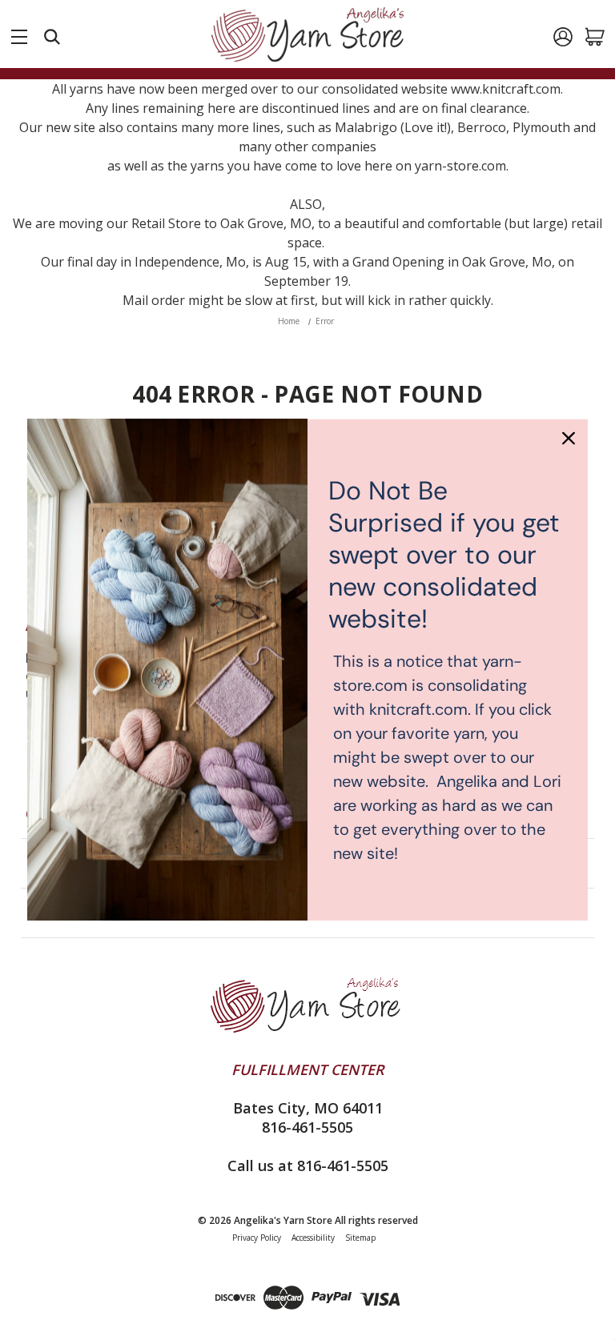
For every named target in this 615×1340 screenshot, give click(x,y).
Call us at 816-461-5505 (307, 1165)
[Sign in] (563, 37)
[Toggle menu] (19, 33)
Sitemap (360, 1237)
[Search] (52, 37)
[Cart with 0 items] (595, 37)
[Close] (568, 438)
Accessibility (313, 1237)
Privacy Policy (256, 1237)
